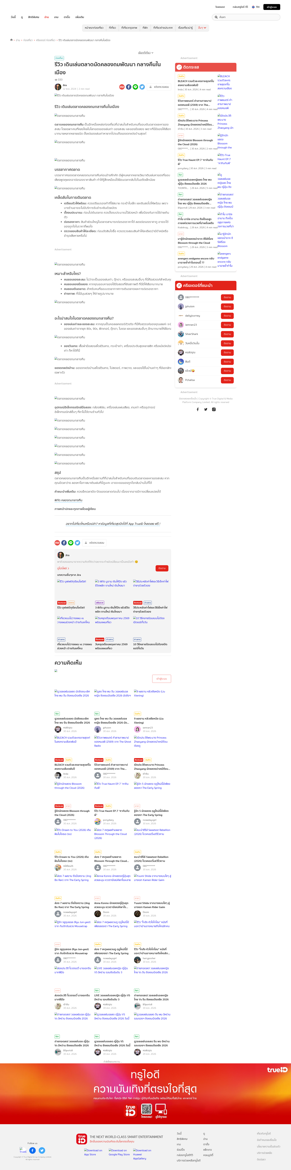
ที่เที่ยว (112, 28)
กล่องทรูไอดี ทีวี (240, 7)
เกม (56, 17)
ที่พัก (145, 28)
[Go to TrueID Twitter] (205, 409)
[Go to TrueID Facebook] (197, 409)
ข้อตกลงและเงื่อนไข (188, 398)
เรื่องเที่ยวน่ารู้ (185, 28)
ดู (22, 17)
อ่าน (46, 17)
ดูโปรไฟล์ (62, 568)
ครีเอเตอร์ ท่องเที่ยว (45, 40)
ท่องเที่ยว (28, 40)
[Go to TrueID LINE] (214, 409)
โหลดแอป (220, 7)
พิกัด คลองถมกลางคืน (68, 500)
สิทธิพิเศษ (33, 17)
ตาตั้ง (67, 17)
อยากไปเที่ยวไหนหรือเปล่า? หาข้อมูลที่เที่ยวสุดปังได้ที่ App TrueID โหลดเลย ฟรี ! (113, 524)
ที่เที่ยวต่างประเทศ (163, 28)
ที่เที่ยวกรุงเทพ (129, 28)
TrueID (21, 7)
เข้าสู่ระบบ (272, 7)
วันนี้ (13, 17)
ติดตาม (162, 568)
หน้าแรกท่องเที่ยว (94, 28)
